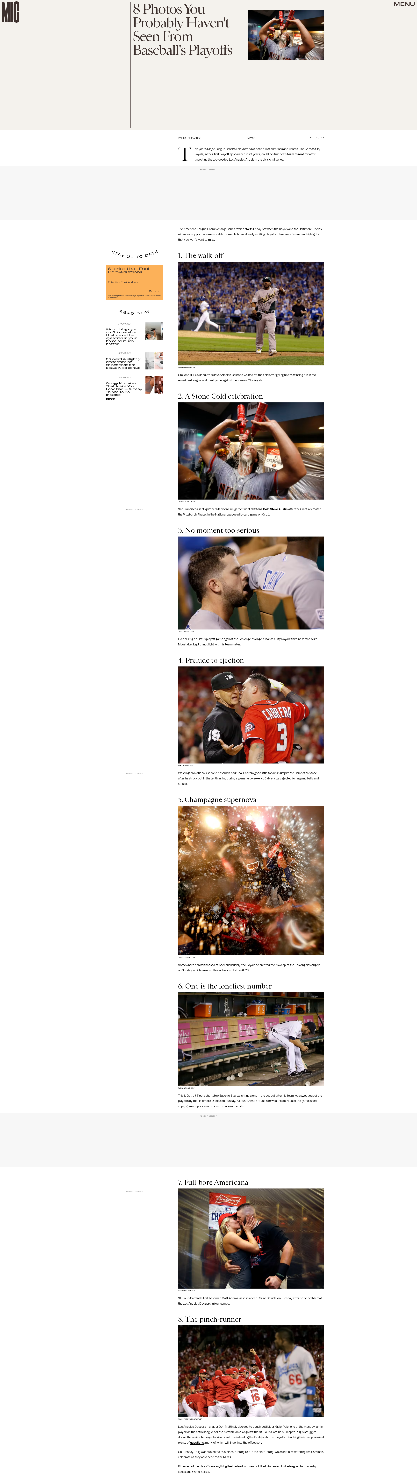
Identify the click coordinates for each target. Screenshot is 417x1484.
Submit (155, 291)
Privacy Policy (112, 297)
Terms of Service (152, 296)
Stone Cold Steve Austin (271, 509)
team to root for (298, 154)
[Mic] (10, 12)
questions (197, 1442)
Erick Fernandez (191, 138)
